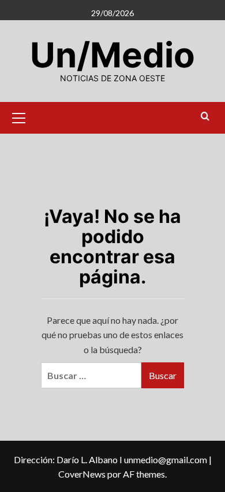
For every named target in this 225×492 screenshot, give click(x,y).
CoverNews (82, 473)
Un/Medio (112, 54)
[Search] (205, 117)
